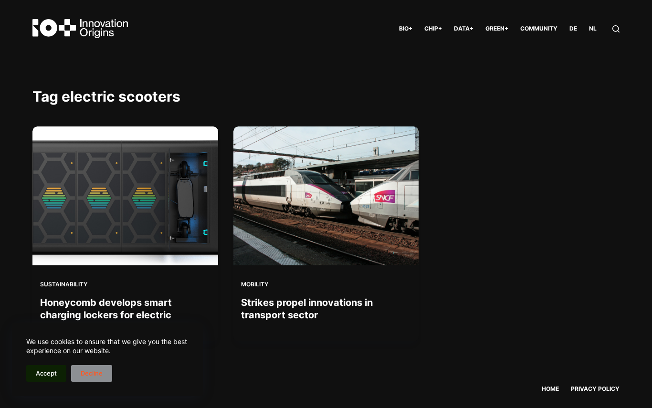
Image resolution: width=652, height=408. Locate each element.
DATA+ (463, 28)
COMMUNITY (538, 28)
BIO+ (405, 28)
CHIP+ (433, 28)
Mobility (254, 284)
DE (573, 28)
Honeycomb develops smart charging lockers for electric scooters (106, 315)
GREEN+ (496, 28)
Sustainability (63, 284)
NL (593, 28)
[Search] (616, 28)
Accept (46, 373)
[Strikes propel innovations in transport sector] (326, 195)
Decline (92, 373)
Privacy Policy (595, 388)
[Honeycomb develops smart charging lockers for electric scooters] (125, 195)
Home (550, 388)
